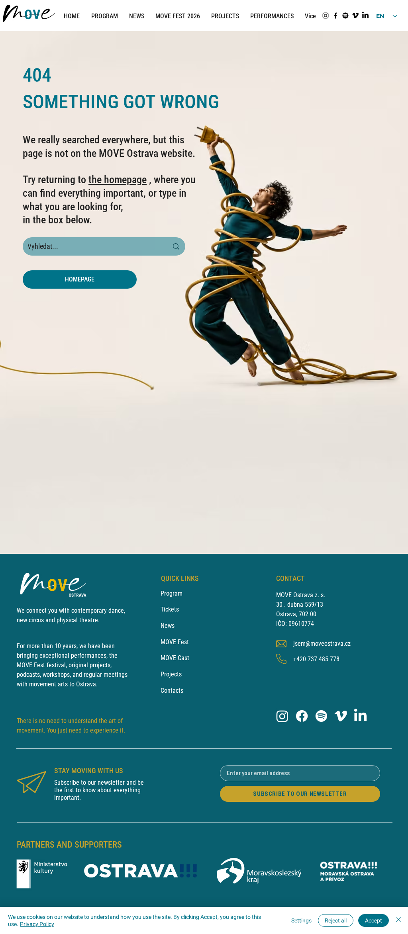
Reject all (336, 920)
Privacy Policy (37, 924)
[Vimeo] (355, 16)
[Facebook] (335, 16)
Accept (373, 920)
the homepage (117, 180)
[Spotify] (345, 16)
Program (171, 593)
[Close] (398, 920)
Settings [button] (301, 920)
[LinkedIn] (365, 16)
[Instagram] (326, 16)
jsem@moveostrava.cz (322, 643)
